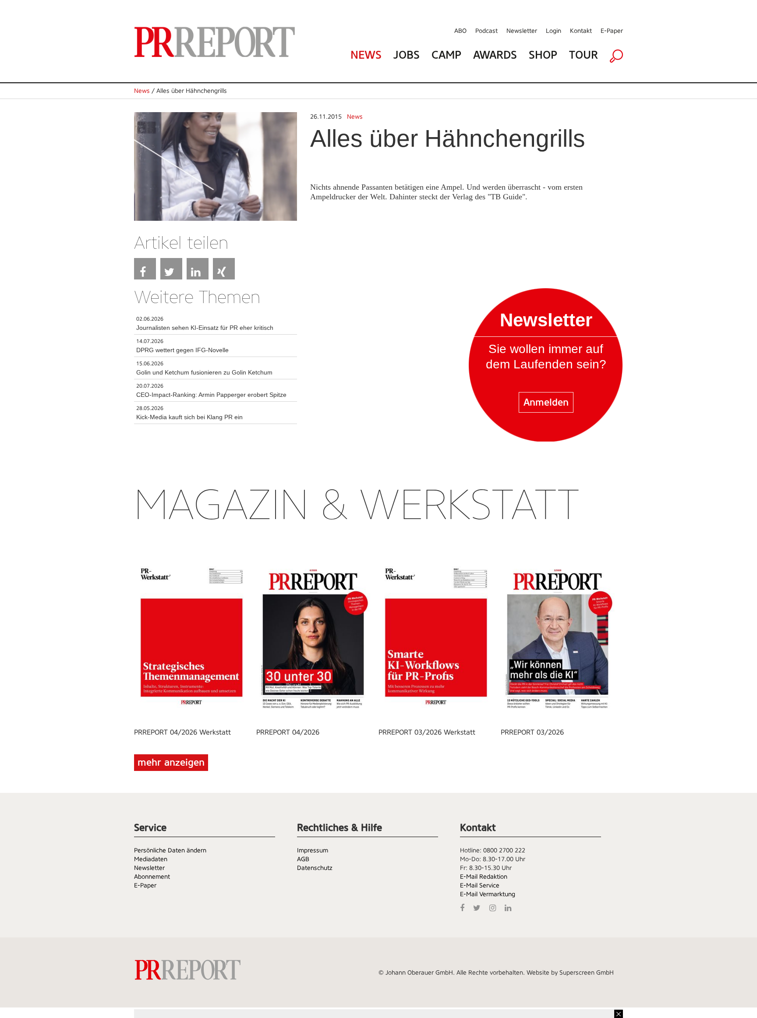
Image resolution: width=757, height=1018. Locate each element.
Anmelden (546, 402)
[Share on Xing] (224, 268)
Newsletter (521, 31)
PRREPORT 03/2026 (532, 732)
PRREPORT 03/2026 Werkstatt (426, 732)
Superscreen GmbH (586, 972)
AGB (303, 859)
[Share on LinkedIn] (198, 268)
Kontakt (581, 31)
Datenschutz (315, 868)
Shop (543, 55)
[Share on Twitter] (171, 268)
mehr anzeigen (171, 762)
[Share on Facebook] (145, 268)
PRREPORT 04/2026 (287, 732)
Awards (495, 55)
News (366, 55)
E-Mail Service (479, 885)
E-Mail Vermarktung (487, 894)
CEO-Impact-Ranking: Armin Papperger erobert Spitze (211, 394)
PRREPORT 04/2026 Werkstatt (182, 732)
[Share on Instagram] (494, 907)
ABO (460, 31)
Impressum (312, 850)
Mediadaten (150, 859)
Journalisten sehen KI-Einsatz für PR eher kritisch (204, 327)
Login (553, 31)
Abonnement (152, 876)
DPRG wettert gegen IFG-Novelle (182, 349)
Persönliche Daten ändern (170, 850)
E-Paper (612, 31)
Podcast (486, 31)
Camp (446, 55)
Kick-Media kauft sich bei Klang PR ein (189, 417)
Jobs (406, 55)
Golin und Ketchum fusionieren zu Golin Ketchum (204, 372)
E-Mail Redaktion (483, 876)
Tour (583, 55)
